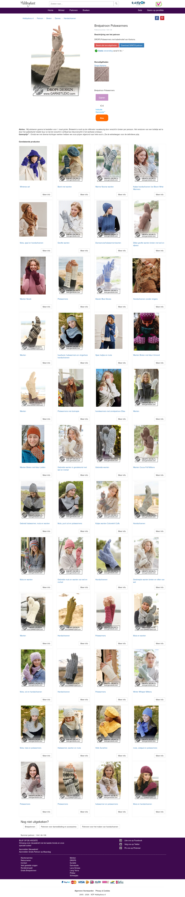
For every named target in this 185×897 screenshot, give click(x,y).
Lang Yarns (74, 870)
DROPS (73, 860)
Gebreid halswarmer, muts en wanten (35, 523)
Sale (140, 10)
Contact (24, 863)
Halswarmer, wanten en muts (69, 748)
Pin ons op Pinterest (132, 848)
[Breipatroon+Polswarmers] (156, 18)
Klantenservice (26, 858)
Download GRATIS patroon (131, 45)
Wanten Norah (25, 299)
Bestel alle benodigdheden (106, 45)
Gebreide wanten (102, 467)
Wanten (23, 355)
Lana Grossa (75, 868)
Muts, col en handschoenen (31, 691)
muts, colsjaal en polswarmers (145, 748)
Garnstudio (74, 865)
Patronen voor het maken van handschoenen (100, 826)
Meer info (46, 194)
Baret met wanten (65, 186)
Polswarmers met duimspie (68, 411)
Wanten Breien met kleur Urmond (146, 355)
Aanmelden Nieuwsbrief (28, 849)
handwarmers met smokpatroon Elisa (110, 411)
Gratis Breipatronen (28, 870)
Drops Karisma (100, 65)
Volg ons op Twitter (132, 844)
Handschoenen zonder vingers (145, 299)
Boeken (86, 10)
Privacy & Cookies (103, 890)
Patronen (73, 10)
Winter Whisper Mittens (142, 691)
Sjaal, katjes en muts (103, 355)
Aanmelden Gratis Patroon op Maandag (35, 851)
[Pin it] (161, 18)
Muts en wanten (26, 579)
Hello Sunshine (101, 748)
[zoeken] (116, 3)
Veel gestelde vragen (29, 865)
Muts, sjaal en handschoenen (31, 242)
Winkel (61, 10)
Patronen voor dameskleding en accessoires (58, 826)
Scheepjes (74, 875)
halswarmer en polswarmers (106, 804)
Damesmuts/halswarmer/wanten (108, 242)
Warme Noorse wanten (104, 186)
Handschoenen (139, 523)
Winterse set (25, 186)
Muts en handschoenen (142, 804)
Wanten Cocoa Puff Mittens (144, 467)
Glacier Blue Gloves (103, 299)
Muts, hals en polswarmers (30, 748)
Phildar (72, 873)
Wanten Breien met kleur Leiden (32, 467)
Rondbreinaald (26, 868)
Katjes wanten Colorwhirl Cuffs (107, 523)
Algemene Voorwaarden (84, 890)
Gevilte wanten (63, 242)
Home (50, 10)
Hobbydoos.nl (28, 18)
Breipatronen (30, 826)
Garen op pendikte (155, 10)
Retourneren (26, 860)
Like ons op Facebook (133, 840)
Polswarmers (63, 299)
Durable (73, 863)
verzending (105, 50)
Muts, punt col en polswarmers (70, 523)
